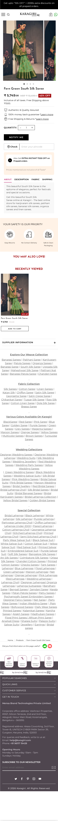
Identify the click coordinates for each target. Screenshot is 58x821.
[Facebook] (22, 779)
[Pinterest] (28, 779)
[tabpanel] (29, 197)
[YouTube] (40, 779)
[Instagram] (34, 779)
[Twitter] (16, 779)
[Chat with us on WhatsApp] (56, 14)
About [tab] (8, 179)
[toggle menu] (3, 14)
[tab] (21, 180)
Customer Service (14, 690)
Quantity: (10, 127)
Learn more (47, 114)
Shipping (37, 100)
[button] (24, 84)
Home (10, 640)
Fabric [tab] (35, 179)
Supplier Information (17, 342)
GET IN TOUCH (10, 696)
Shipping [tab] (47, 179)
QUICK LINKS (9, 684)
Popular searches (14, 678)
